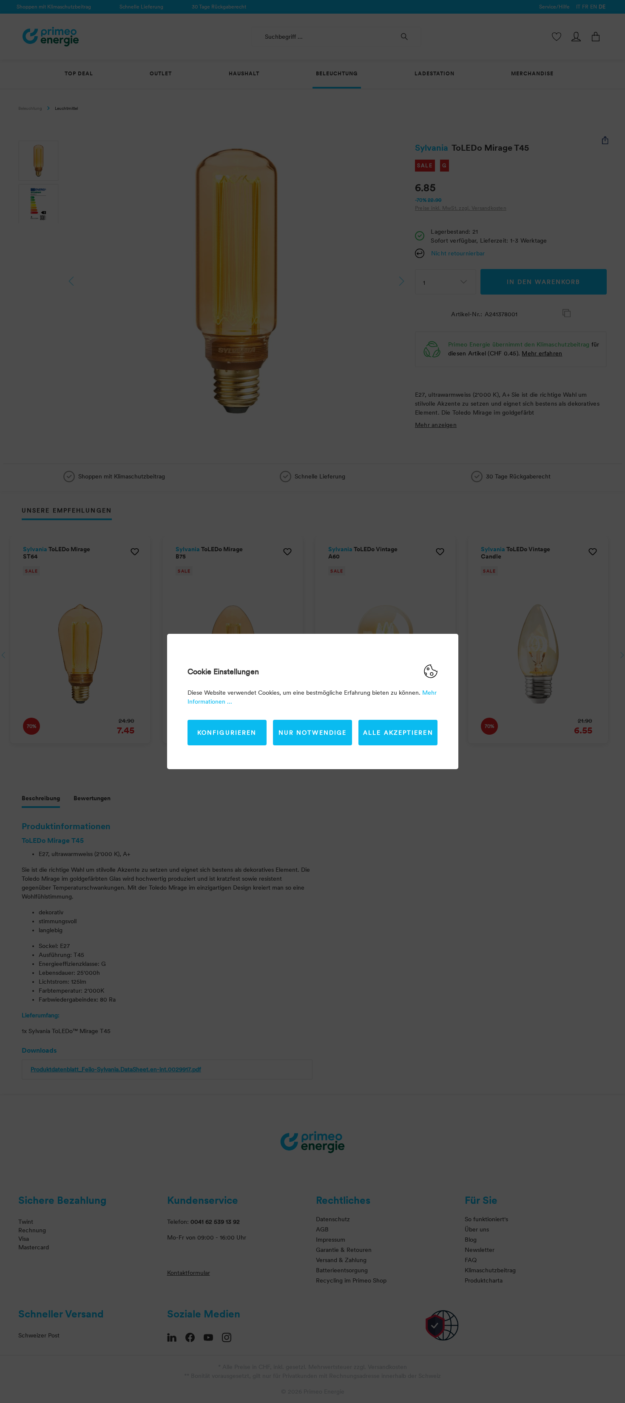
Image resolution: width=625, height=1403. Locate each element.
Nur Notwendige (312, 732)
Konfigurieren (226, 732)
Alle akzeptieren (398, 732)
